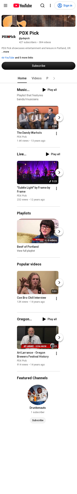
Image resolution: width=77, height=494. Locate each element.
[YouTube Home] (22, 5)
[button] (54, 78)
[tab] (22, 78)
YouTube (9, 57)
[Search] (42, 5)
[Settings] (50, 5)
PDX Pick (22, 136)
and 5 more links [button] (24, 57)
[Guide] (5, 5)
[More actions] (56, 133)
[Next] (59, 117)
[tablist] (38, 78)
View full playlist (26, 250)
